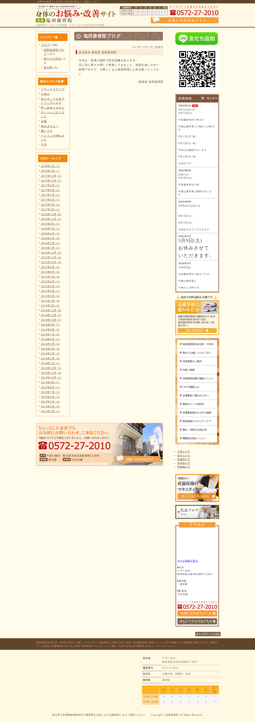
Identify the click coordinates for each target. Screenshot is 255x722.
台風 (44, 121)
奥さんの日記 (53, 58)
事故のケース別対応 (193, 404)
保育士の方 (183, 455)
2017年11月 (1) (51, 180)
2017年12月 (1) (51, 175)
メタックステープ (53, 89)
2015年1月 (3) (50, 305)
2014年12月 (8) (51, 310)
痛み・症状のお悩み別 (195, 429)
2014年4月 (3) (50, 348)
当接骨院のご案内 (192, 361)
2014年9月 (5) (50, 324)
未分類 (48, 67)
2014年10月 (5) (51, 320)
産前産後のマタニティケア (197, 421)
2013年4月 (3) (50, 406)
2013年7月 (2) (50, 392)
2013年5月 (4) (50, 401)
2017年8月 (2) (50, 190)
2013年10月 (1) (51, 377)
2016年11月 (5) (51, 219)
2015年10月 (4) (51, 262)
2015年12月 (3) (51, 252)
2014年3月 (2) (50, 353)
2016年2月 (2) (50, 243)
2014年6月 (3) (50, 339)
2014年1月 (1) (50, 363)
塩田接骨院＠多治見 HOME (198, 344)
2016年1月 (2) (50, 247)
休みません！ (50, 126)
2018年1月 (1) (50, 170)
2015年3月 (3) (50, 296)
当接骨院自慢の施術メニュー (198, 378)
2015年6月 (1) (50, 281)
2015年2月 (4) (50, 300)
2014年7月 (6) (50, 334)
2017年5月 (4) (50, 204)
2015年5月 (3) (50, 286)
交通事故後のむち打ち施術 (197, 412)
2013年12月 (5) (51, 368)
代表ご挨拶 (189, 369)
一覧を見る (211, 98)
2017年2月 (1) (50, 209)
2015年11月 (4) (51, 257)
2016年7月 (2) (50, 228)
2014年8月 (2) (50, 329)
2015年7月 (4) (50, 276)
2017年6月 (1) (50, 199)
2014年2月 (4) (50, 358)
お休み (45, 93)
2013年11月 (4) (51, 372)
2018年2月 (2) (50, 166)
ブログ (45, 45)
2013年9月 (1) (50, 382)
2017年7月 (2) (50, 195)
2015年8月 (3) (50, 272)
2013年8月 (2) (50, 387)
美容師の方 (183, 463)
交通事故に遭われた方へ (196, 395)
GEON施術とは (191, 387)
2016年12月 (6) (51, 214)
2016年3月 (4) (50, 238)
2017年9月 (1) (50, 185)
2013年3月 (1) (50, 411)
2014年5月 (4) (50, 344)
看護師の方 (183, 459)
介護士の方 (183, 451)
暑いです (47, 131)
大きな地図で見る (187, 560)
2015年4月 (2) (50, 291)
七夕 (44, 144)
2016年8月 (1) (50, 223)
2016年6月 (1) (50, 233)
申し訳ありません (53, 107)
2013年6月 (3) (50, 397)
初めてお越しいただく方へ (197, 352)
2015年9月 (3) (50, 267)
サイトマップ (169, 646)
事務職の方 (183, 467)
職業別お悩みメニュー (195, 438)
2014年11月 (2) (51, 315)
